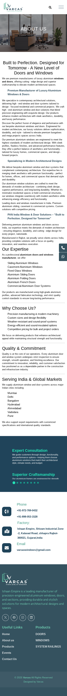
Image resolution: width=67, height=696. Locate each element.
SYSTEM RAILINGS (48, 646)
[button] (14, 482)
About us (8, 640)
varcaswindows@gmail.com (34, 549)
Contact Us (9, 659)
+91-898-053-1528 (27, 516)
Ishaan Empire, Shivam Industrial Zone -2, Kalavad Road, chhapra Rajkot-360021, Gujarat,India (40, 533)
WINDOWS (42, 640)
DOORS (41, 634)
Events (6, 653)
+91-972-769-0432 (27, 510)
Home (6, 634)
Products (8, 646)
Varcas (40, 681)
